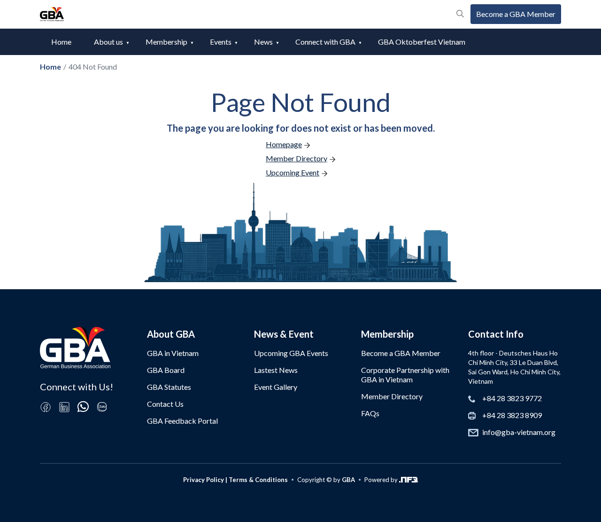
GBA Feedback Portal (182, 420)
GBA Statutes (169, 386)
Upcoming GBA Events (291, 352)
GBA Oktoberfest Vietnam (421, 41)
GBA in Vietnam (173, 352)
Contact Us (165, 403)
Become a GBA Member (515, 13)
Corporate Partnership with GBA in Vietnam (405, 374)
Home (61, 41)
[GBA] (52, 14)
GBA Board (166, 369)
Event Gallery (275, 386)
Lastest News (276, 369)
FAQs (370, 413)
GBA (348, 479)
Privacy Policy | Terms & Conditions (235, 479)
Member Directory (392, 396)
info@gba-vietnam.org (518, 431)
